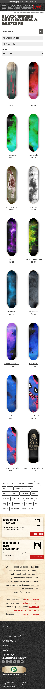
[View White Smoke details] (33, 290)
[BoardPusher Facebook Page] (7, 662)
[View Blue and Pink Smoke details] (12, 446)
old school (15, 509)
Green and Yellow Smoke (33, 259)
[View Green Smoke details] (33, 133)
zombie (15, 493)
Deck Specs (38, 534)
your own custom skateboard (26, 614)
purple (5, 509)
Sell (4, 650)
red (36, 504)
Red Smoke (33, 103)
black (10, 488)
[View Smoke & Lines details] (12, 81)
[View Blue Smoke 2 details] (33, 342)
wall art (6, 498)
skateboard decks (31, 599)
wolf (37, 498)
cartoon (29, 498)
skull (30, 488)
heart (24, 509)
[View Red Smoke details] (33, 81)
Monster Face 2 (33, 416)
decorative (18, 504)
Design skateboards (11, 636)
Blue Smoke (12, 416)
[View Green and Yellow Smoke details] (33, 237)
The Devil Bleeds (11, 207)
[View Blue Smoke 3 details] (12, 290)
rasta (31, 509)
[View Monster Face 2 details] (33, 394)
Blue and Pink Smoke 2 (11, 364)
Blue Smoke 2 (33, 364)
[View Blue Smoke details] (12, 394)
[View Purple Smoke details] (12, 237)
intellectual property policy (8, 686)
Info (4, 627)
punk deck (21, 483)
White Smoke (33, 312)
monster (6, 493)
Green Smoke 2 (11, 155)
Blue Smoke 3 (11, 312)
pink (12, 483)
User (4, 631)
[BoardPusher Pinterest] (18, 662)
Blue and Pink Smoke (11, 468)
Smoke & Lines (12, 103)
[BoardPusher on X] (10, 662)
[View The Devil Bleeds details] (12, 185)
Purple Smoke (11, 259)
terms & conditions (30, 684)
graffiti (5, 483)
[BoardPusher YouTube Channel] (22, 662)
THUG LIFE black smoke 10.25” (33, 468)
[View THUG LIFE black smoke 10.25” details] (33, 446)
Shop (13, 12)
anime (34, 493)
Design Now (38, 557)
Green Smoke (33, 155)
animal (21, 498)
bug (4, 504)
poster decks (20, 488)
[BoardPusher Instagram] (3, 662)
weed (30, 483)
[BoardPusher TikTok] (14, 662)
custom (29, 504)
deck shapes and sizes (29, 603)
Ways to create (9, 641)
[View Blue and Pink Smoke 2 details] (12, 342)
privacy (37, 684)
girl (4, 488)
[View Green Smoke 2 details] (12, 133)
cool (13, 498)
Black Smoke (33, 207)
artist (37, 483)
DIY (10, 504)
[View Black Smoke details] (33, 185)
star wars (25, 493)
